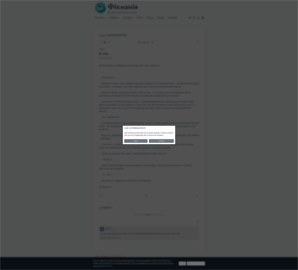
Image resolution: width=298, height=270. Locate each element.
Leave (136, 141)
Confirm (161, 141)
